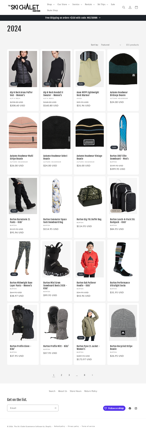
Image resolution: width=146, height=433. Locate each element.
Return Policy (90, 391)
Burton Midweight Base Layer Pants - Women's (21, 284)
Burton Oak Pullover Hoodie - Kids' (86, 284)
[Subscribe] (55, 408)
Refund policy (59, 426)
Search (52, 391)
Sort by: (94, 45)
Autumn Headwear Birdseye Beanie (119, 94)
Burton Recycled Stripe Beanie (121, 347)
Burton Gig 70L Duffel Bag (89, 219)
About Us (62, 391)
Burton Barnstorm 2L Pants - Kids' (20, 220)
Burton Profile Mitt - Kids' (56, 346)
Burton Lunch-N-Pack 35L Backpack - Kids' (122, 220)
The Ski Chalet (20, 426)
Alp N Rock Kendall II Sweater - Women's (53, 94)
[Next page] (92, 375)
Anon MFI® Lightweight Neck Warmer (88, 94)
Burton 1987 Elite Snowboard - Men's (119, 157)
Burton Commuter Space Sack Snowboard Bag (55, 220)
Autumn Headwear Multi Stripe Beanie (21, 157)
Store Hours (76, 391)
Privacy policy (73, 426)
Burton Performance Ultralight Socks (120, 284)
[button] (50, 4)
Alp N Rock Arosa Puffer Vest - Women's (21, 94)
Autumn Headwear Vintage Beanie (89, 157)
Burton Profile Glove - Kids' (20, 347)
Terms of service (88, 426)
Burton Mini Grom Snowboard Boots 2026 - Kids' (55, 285)
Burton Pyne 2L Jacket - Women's (88, 347)
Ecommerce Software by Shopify (38, 426)
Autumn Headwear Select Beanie (55, 157)
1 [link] (53, 375)
